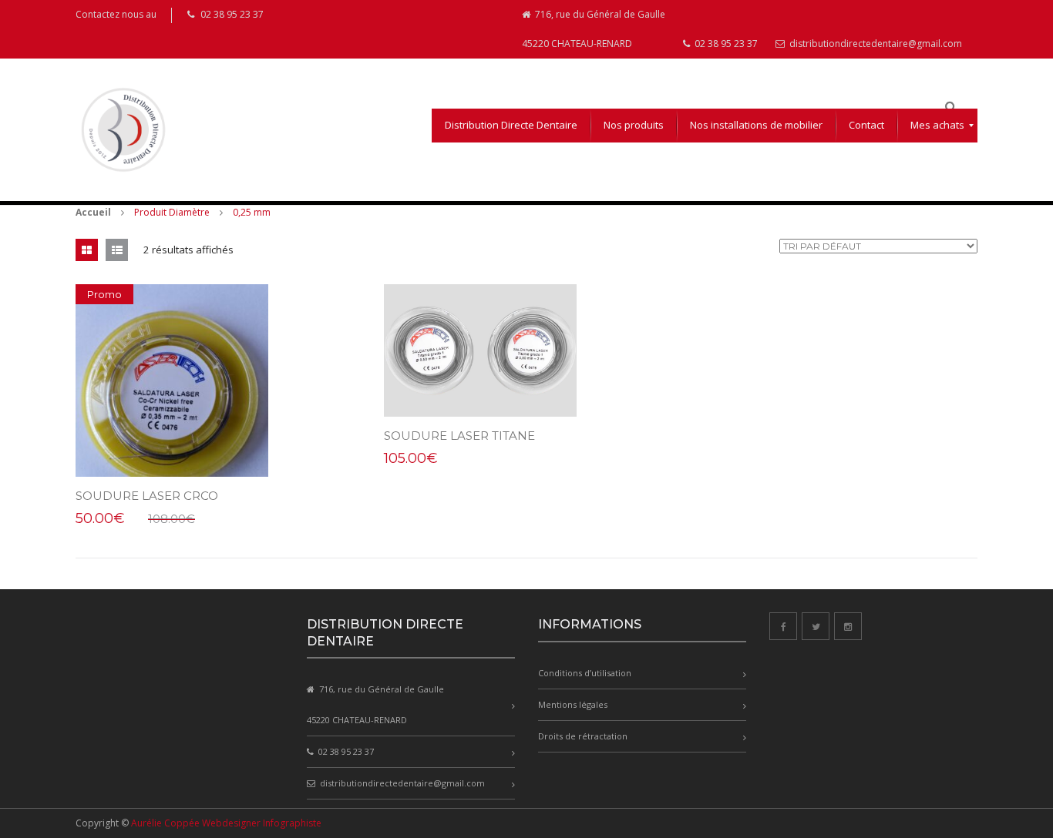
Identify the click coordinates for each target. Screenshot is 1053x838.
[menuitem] (511, 125)
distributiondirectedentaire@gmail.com (874, 43)
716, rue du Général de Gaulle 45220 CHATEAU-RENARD (593, 29)
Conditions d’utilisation (584, 673)
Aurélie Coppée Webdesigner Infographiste (226, 823)
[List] (117, 250)
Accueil (93, 212)
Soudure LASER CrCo (147, 495)
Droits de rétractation (582, 736)
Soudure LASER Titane (459, 435)
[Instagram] (848, 626)
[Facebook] (783, 626)
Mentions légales (572, 704)
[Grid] (87, 250)
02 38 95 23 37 (725, 43)
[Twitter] (815, 626)
